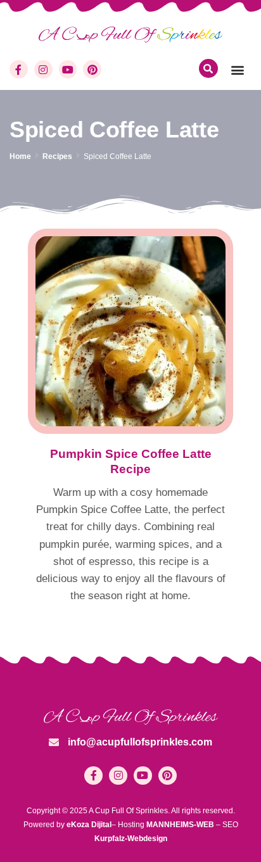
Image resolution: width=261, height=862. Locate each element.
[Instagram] (43, 69)
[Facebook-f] (19, 69)
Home (20, 156)
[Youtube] (68, 69)
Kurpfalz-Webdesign (130, 838)
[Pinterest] (92, 69)
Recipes (57, 156)
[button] (237, 69)
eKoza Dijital (89, 824)
